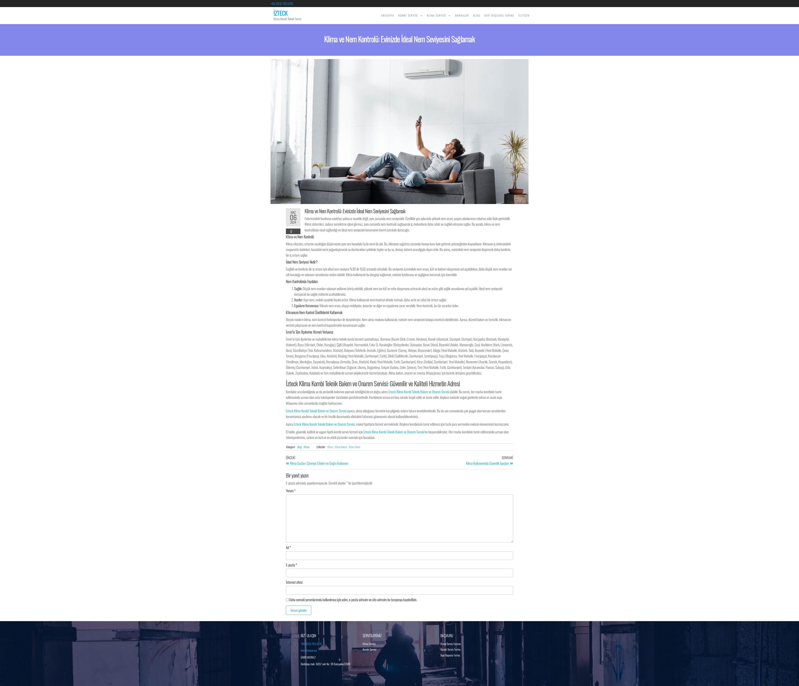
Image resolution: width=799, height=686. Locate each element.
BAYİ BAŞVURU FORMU (499, 15)
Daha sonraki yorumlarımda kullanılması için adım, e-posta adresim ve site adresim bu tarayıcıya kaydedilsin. (353, 599)
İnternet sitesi (294, 582)
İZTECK (281, 13)
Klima (306, 447)
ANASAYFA (387, 15)
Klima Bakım (340, 447)
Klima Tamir (354, 447)
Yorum (290, 490)
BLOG (476, 15)
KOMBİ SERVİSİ (408, 15)
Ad (288, 547)
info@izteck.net (309, 650)
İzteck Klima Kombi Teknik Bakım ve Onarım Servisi (418, 391)
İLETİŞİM (524, 15)
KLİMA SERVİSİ (436, 15)
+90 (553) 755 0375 (281, 3)
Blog (299, 447)
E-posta (291, 564)
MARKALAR (462, 15)
